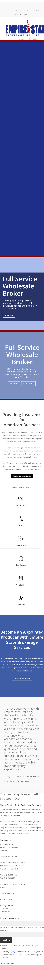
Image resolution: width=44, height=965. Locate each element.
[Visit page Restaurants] (20, 500)
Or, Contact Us (28, 799)
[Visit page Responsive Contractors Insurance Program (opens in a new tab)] (16, 249)
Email (3, 930)
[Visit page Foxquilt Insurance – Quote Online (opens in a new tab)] (16, 208)
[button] (9, 315)
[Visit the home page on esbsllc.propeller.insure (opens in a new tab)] (16, 145)
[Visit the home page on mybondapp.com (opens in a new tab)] (16, 103)
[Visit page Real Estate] (20, 559)
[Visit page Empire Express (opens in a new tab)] (16, 187)
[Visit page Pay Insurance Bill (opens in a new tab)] (16, 228)
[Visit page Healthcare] (20, 540)
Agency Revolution (17, 951)
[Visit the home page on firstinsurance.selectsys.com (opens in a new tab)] (16, 124)
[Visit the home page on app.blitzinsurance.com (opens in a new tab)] (16, 166)
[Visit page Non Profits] (20, 579)
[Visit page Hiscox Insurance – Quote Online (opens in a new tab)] (16, 62)
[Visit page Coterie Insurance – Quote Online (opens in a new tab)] (16, 83)
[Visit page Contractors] (20, 520)
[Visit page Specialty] (20, 599)
